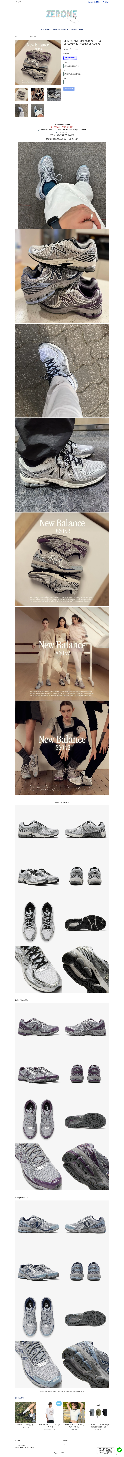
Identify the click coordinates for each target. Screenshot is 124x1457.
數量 (64, 78)
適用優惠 (66, 53)
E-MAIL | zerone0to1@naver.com (24, 1447)
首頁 (16, 36)
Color (65, 63)
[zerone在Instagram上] (64, 1446)
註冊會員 (97, 2)
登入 (89, 2)
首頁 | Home (45, 29)
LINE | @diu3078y (20, 1445)
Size (64, 70)
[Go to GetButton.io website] (119, 1455)
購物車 (107, 2)
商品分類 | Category (60, 29)
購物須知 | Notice (77, 29)
